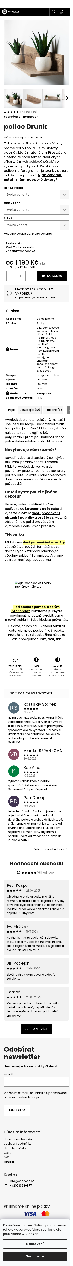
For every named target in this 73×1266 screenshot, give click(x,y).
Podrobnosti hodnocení (21, 116)
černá (46, 328)
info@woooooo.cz (22, 1181)
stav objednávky (15, 1148)
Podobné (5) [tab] (53, 410)
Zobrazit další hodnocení (50, 849)
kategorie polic (37, 508)
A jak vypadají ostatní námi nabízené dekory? (33, 177)
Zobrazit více (36, 1029)
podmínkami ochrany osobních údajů (35, 1095)
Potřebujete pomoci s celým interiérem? (35, 609)
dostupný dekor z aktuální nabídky (32, 515)
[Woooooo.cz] (36, 592)
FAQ (6, 1157)
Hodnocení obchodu (36, 863)
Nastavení (35, 1244)
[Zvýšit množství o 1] (30, 276)
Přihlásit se (17, 1110)
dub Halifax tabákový (44, 345)
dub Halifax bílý (45, 335)
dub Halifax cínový (46, 339)
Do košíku (54, 276)
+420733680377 (21, 1186)
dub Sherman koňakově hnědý (47, 360)
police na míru (35, 137)
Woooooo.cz (26, 251)
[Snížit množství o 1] (11, 276)
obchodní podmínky (17, 1144)
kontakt (9, 1162)
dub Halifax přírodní (47, 332)
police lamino (45, 319)
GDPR (7, 1153)
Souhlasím (35, 1256)
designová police (48, 375)
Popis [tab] (11, 410)
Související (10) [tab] (30, 410)
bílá (39, 328)
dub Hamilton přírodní (48, 349)
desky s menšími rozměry (44, 542)
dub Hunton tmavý (44, 355)
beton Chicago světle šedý (46, 368)
